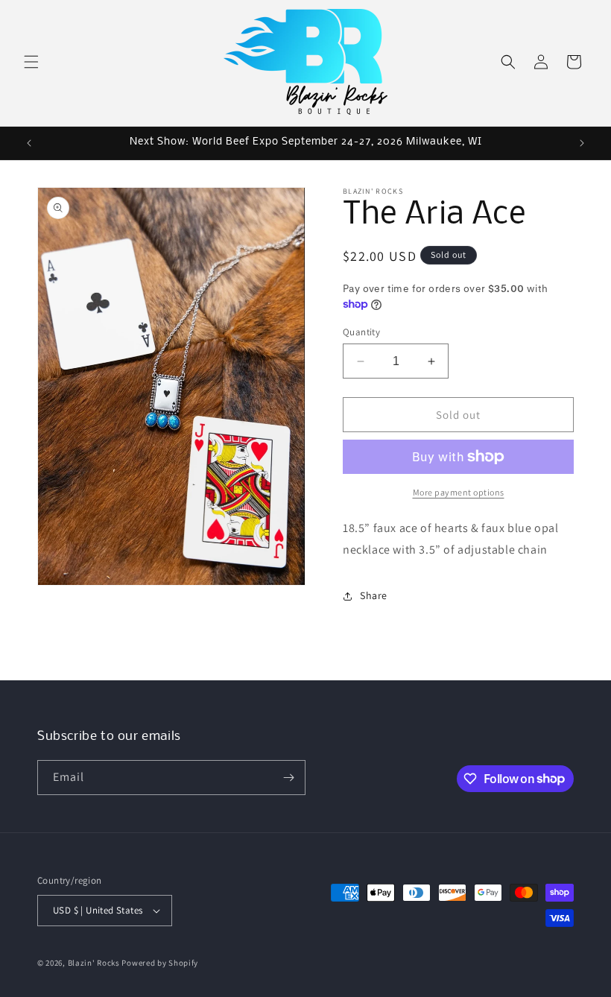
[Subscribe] (288, 777)
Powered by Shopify (159, 963)
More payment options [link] (458, 492)
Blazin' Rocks (94, 963)
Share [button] (373, 595)
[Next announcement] (582, 143)
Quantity (361, 332)
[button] (31, 61)
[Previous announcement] (29, 143)
